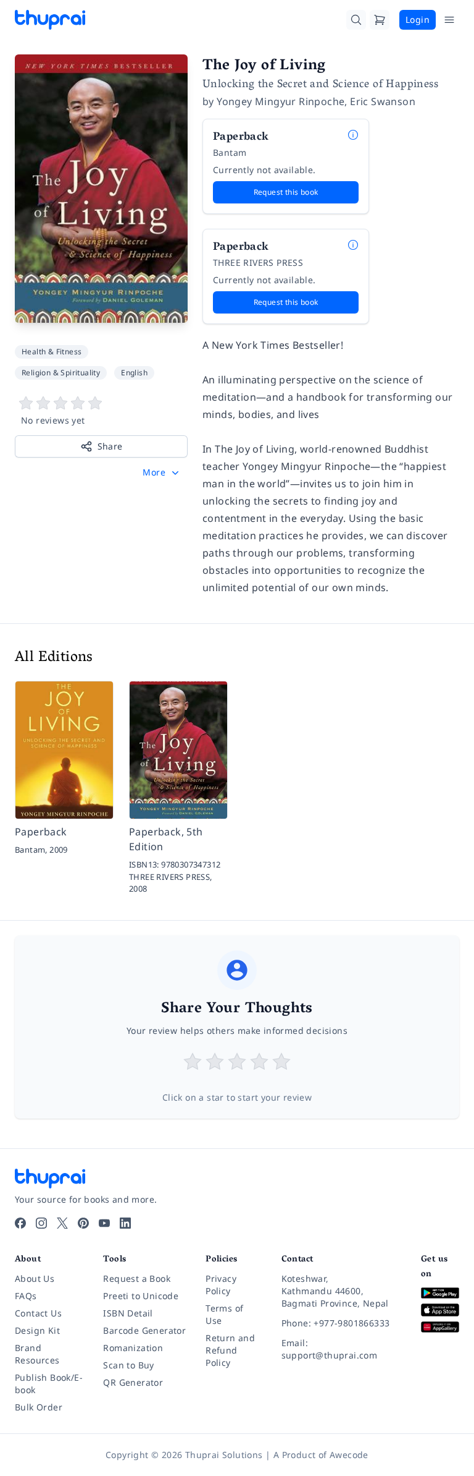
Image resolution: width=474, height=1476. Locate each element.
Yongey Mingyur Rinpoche (280, 101)
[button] (162, 472)
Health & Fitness (51, 351)
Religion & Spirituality (61, 372)
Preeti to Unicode (140, 1296)
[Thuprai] (50, 20)
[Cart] (379, 20)
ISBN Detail (127, 1313)
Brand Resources (37, 1354)
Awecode (349, 1455)
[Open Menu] (449, 20)
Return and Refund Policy (230, 1350)
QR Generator (133, 1382)
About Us (34, 1278)
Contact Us (38, 1313)
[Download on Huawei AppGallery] (440, 1327)
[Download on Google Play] (440, 1293)
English (134, 372)
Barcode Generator (144, 1330)
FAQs (26, 1296)
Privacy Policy (221, 1285)
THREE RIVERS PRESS (258, 262)
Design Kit (37, 1330)
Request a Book (136, 1278)
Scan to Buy (128, 1365)
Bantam (229, 152)
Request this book (286, 192)
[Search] (356, 20)
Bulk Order (38, 1407)
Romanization (133, 1348)
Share (110, 446)
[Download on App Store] (440, 1309)
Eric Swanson (382, 101)
